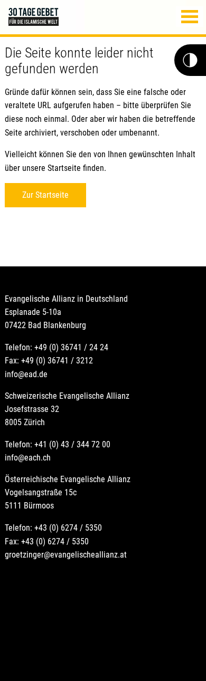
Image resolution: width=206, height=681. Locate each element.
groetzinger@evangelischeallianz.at (66, 555)
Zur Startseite (45, 195)
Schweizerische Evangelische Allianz (67, 396)
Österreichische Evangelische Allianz (67, 479)
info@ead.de (26, 374)
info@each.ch (28, 458)
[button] (189, 16)
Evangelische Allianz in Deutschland (66, 299)
